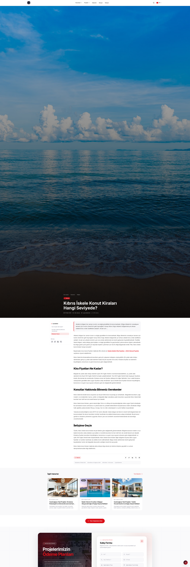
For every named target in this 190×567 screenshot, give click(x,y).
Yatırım (67, 298)
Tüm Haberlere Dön (96, 521)
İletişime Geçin (56, 334)
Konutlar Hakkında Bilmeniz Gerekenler (58, 330)
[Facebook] (52, 342)
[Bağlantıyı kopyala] (61, 342)
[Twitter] (55, 342)
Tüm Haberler (137, 474)
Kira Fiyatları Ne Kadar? (57, 326)
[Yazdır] (139, 457)
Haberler (94, 2)
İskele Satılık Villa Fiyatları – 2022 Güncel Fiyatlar (123, 351)
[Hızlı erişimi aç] (185, 562)
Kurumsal (78, 2)
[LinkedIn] (58, 342)
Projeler (86, 2)
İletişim (107, 2)
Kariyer (101, 2)
